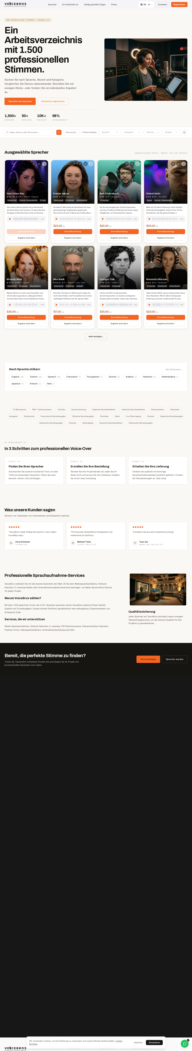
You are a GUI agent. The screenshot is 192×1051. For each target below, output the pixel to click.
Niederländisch (170, 377)
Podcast (150, 416)
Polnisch (35, 384)
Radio (117, 416)
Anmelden (162, 4)
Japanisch (17, 384)
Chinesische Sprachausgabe (141, 423)
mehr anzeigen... (96, 336)
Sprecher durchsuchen (20, 101)
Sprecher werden (174, 659)
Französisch (73, 377)
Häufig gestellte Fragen (95, 4)
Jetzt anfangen (148, 659)
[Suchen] (58, 132)
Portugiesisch (94, 377)
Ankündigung (87, 423)
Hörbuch (72, 423)
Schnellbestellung (26, 231)
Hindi (51, 384)
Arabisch (131, 377)
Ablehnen (138, 1042)
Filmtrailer (104, 416)
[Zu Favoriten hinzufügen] (33, 164)
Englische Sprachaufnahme (103, 410)
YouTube (61, 410)
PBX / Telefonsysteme (42, 410)
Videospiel (174, 410)
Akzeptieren (154, 1042)
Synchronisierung (78, 410)
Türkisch (36, 377)
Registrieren (179, 4)
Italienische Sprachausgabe (51, 423)
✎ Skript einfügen (89, 132)
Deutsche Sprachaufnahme (111, 423)
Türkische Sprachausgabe (83, 416)
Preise (114, 4)
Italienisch (149, 377)
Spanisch (54, 377)
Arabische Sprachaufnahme (133, 410)
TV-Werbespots (19, 410)
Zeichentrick (29, 416)
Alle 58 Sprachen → (174, 369)
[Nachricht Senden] (39, 164)
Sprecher (52, 4)
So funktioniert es (70, 4)
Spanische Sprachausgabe (171, 416)
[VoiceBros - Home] (15, 4)
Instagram (13, 416)
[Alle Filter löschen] (184, 132)
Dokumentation (157, 410)
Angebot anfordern (26, 238)
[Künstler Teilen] (44, 164)
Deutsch (114, 377)
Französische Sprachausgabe (53, 416)
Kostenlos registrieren (53, 101)
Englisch (17, 377)
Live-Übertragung (133, 416)
